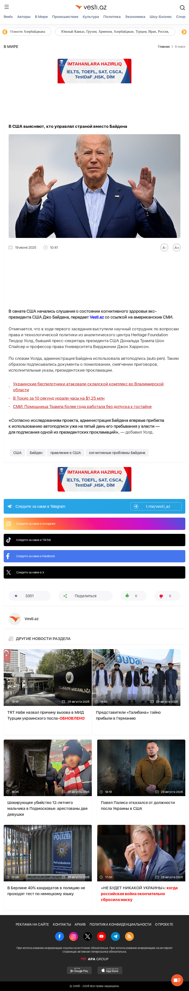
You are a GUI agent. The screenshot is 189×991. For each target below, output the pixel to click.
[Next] (184, 32)
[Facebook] (59, 937)
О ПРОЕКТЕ (164, 924)
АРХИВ (80, 924)
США (17, 453)
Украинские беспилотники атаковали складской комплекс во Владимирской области (88, 386)
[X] (87, 937)
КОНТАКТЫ (62, 924)
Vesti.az (97, 317)
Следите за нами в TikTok (33, 540)
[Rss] (129, 937)
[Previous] (5, 32)
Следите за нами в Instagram (35, 523)
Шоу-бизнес (161, 17)
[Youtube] (101, 937)
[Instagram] (73, 937)
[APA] (94, 959)
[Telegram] (115, 937)
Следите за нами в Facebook (35, 556)
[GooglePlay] (79, 970)
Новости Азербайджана (27, 31)
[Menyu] (7, 7)
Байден (36, 453)
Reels (8, 17)
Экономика (135, 17)
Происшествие (65, 17)
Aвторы (24, 17)
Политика (112, 17)
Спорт (181, 17)
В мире (41, 17)
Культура (91, 17)
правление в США (65, 453)
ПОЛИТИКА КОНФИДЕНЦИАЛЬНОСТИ (120, 924)
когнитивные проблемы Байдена (117, 453)
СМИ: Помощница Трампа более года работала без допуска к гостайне (82, 406)
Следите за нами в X (30, 572)
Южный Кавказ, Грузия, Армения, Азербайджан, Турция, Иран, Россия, (115, 31)
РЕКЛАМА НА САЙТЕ (32, 924)
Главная (164, 46)
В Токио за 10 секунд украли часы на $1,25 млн (59, 398)
